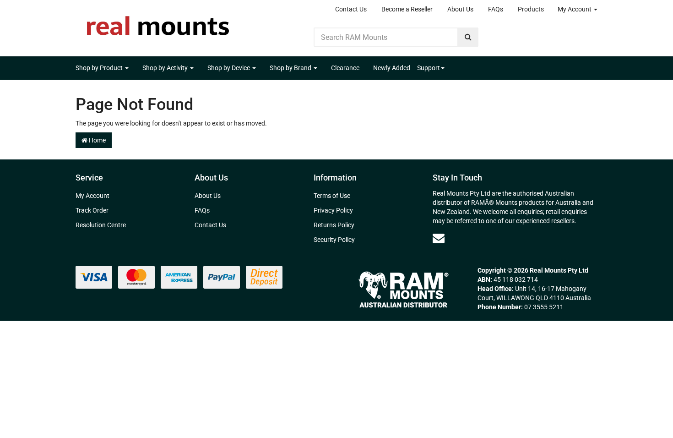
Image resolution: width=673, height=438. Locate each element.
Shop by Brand (291, 67)
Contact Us (351, 9)
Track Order (92, 210)
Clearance (345, 67)
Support (428, 67)
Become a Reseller (407, 9)
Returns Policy (334, 225)
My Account (575, 9)
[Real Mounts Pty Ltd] (158, 23)
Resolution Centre (101, 225)
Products (531, 9)
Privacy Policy (333, 210)
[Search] (468, 37)
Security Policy (334, 239)
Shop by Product (100, 67)
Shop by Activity (165, 67)
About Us (460, 9)
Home (96, 140)
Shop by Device (229, 67)
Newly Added (391, 67)
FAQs (495, 9)
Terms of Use (332, 195)
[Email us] (439, 238)
